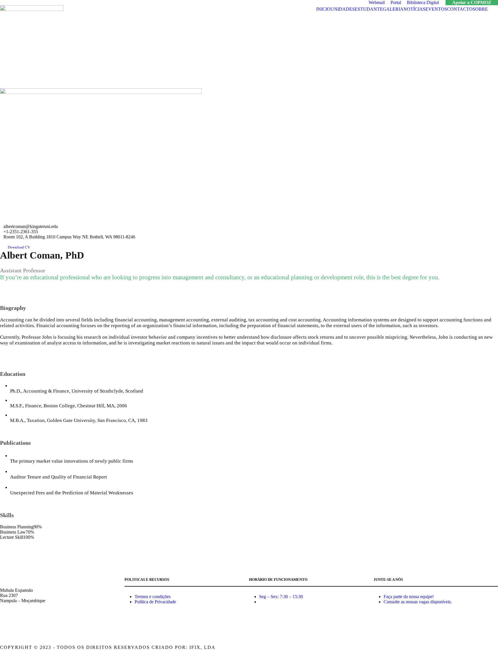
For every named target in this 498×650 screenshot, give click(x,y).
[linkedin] (10, 221)
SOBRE (480, 9)
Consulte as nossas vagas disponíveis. (418, 601)
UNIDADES (343, 9)
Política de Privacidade (155, 601)
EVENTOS (436, 9)
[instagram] (496, 647)
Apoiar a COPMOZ (471, 2)
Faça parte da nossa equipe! (409, 596)
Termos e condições (153, 596)
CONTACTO (460, 9)
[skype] (18, 221)
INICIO (323, 9)
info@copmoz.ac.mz (18, 622)
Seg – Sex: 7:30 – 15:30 (281, 596)
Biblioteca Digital (423, 2)
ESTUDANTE (369, 9)
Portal (396, 2)
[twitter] (26, 221)
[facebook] (2, 221)
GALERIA (393, 9)
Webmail (377, 2)
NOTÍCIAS (414, 9)
